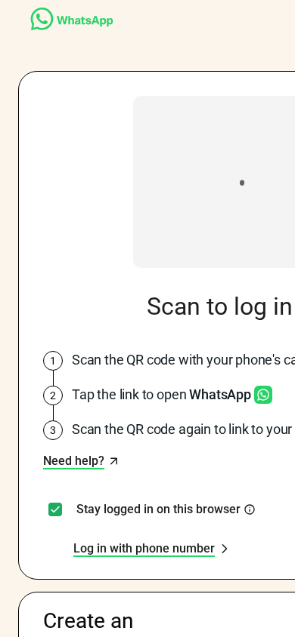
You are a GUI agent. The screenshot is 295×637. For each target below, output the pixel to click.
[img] (250, 509)
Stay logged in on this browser (158, 509)
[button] (81, 461)
